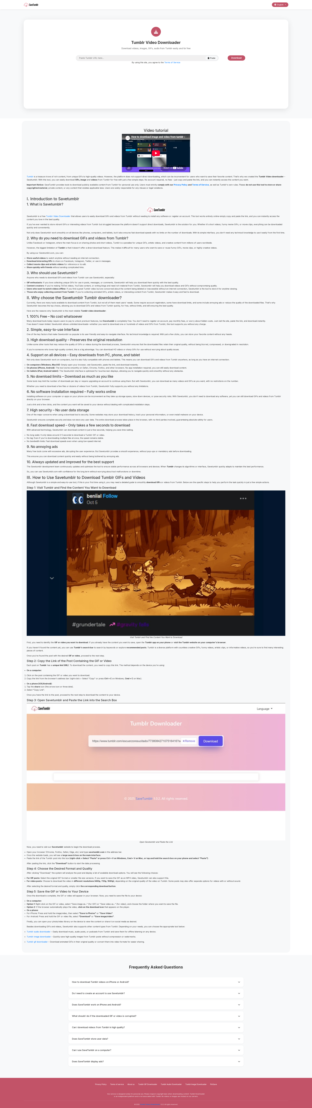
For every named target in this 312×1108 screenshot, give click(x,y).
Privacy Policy (180, 185)
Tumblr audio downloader (39, 931)
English (280, 5)
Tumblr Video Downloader (58, 216)
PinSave (213, 1084)
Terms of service (117, 1084)
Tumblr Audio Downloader (171, 1084)
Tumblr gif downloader (37, 942)
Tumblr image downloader (39, 936)
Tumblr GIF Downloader (147, 1084)
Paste (212, 58)
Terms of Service (172, 62)
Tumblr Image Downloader (196, 1084)
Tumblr (30, 176)
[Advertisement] (156, 83)
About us (131, 1084)
